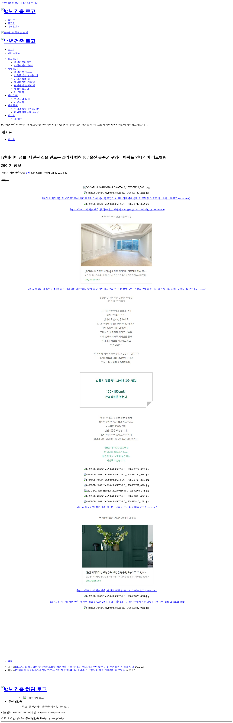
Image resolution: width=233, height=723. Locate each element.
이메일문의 (14, 26)
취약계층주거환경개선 (26, 108)
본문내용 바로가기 (11, 2)
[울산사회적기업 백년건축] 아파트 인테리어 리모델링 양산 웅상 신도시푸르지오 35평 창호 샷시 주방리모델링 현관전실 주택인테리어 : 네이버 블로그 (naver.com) (116, 289)
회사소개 (13, 58)
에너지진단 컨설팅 (24, 82)
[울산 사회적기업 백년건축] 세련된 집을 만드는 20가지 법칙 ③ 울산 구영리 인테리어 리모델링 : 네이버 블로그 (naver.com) (116, 601)
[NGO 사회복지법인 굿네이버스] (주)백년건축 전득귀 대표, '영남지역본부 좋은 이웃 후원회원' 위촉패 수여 (74, 666)
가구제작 (19, 92)
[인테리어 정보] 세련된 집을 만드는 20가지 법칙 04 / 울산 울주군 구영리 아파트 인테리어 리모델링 (70, 670)
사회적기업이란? (23, 65)
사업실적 (13, 95)
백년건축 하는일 (23, 72)
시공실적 (19, 102)
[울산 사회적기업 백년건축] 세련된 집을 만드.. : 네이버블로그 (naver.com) (116, 507)
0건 (28, 172)
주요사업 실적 (22, 98)
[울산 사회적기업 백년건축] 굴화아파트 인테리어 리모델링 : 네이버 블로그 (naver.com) (117, 209)
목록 (10, 661)
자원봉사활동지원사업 (26, 112)
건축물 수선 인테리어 (26, 75)
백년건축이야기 (23, 62)
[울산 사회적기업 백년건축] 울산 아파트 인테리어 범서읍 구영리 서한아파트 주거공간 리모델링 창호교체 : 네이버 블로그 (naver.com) (116, 198)
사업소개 (13, 68)
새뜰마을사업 (21, 88)
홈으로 (11, 20)
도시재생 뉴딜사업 (24, 85)
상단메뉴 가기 (31, 2)
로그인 (11, 23)
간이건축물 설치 (23, 78)
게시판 (11, 115)
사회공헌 (13, 105)
